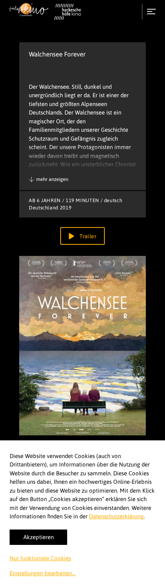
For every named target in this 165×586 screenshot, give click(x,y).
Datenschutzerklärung (116, 516)
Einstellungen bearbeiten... (43, 573)
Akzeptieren (38, 537)
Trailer (87, 236)
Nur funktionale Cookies (40, 558)
